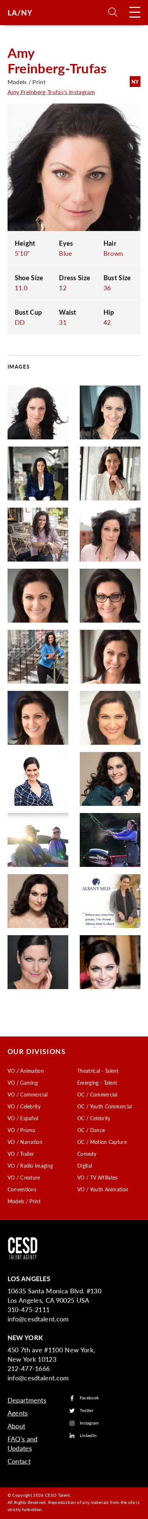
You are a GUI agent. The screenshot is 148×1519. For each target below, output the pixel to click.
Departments (27, 1399)
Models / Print (24, 1201)
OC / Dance (91, 1130)
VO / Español (23, 1118)
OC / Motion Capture (102, 1141)
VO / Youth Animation (102, 1189)
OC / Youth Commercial (104, 1106)
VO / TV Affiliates (97, 1177)
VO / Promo (22, 1130)
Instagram (89, 1423)
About (17, 1425)
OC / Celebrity (93, 1118)
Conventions (22, 1189)
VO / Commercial (28, 1094)
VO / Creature (24, 1177)
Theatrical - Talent (98, 1070)
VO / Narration (25, 1141)
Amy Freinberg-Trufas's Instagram (51, 92)
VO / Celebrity (24, 1106)
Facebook (89, 1398)
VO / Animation (26, 1070)
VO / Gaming (23, 1082)
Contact (19, 1460)
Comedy (86, 1153)
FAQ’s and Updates (23, 1443)
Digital (84, 1165)
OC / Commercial (97, 1094)
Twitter (86, 1410)
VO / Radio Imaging (30, 1165)
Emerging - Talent (97, 1082)
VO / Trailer (21, 1153)
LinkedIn (88, 1436)
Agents (18, 1412)
